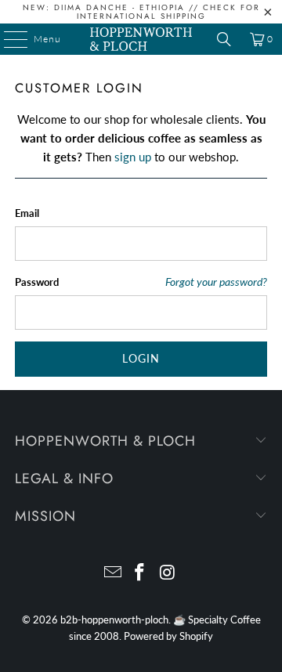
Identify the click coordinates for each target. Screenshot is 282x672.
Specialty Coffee (224, 619)
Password (37, 282)
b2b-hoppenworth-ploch (114, 619)
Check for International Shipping (168, 12)
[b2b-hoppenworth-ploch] (141, 39)
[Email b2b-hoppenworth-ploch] (113, 572)
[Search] (224, 39)
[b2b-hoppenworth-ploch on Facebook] (140, 572)
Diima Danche (91, 7)
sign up (132, 157)
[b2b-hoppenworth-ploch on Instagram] (167, 572)
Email (27, 213)
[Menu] (8, 39)
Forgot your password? (216, 282)
